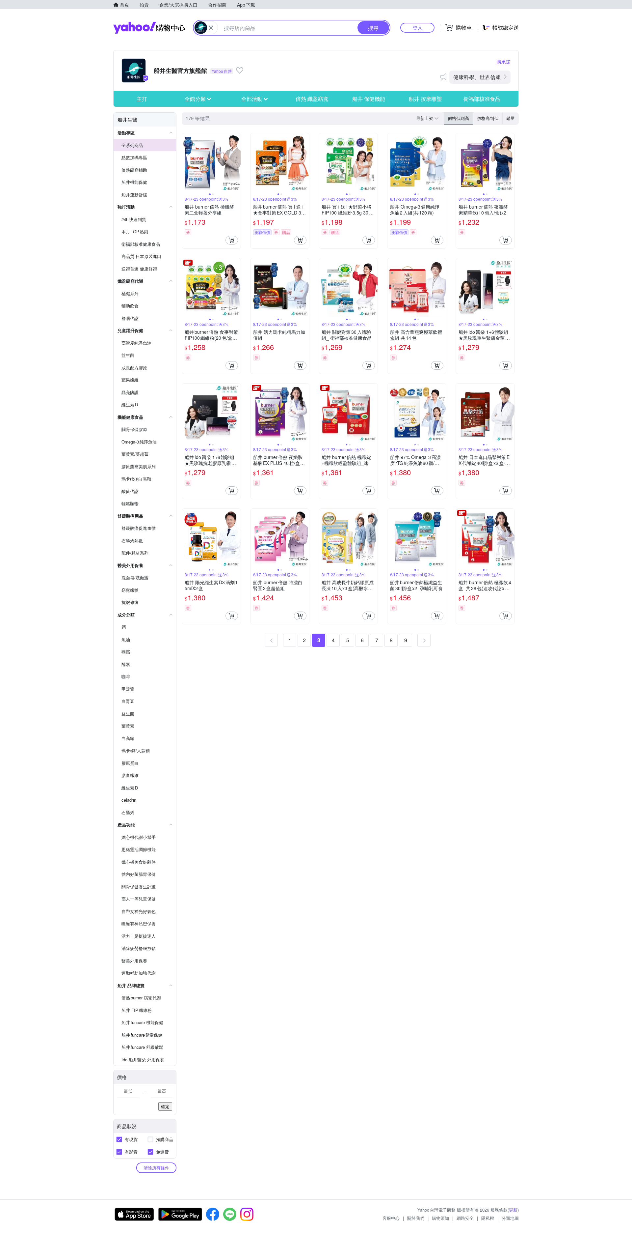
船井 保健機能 (368, 98)
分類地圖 (510, 1218)
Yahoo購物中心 (149, 28)
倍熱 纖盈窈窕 (312, 98)
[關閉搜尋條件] (211, 28)
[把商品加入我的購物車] (231, 240)
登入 (417, 27)
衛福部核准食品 (481, 98)
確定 (165, 1106)
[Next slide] (236, 162)
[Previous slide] (186, 162)
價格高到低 (487, 118)
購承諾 (504, 61)
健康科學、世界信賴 (477, 77)
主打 (142, 98)
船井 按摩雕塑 (425, 98)
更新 (513, 1210)
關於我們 (415, 1218)
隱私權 (487, 1218)
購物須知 (440, 1218)
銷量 (510, 118)
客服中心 (391, 1218)
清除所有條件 (156, 1167)
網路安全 (465, 1218)
